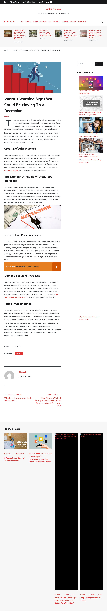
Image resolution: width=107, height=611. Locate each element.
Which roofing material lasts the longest (18, 398)
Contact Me (48, 2)
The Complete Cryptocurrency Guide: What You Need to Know (40, 459)
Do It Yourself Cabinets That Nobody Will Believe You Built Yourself (45, 33)
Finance (6, 116)
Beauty (42, 22)
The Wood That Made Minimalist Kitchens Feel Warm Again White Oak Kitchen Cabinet (20, 35)
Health (35, 22)
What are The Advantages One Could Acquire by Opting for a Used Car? (65, 600)
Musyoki (7, 346)
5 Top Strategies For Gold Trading (90, 599)
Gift (50, 22)
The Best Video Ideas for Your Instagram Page (89, 92)
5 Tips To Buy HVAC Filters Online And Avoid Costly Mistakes (90, 114)
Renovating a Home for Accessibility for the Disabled (88, 155)
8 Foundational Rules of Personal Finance (14, 459)
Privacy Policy (14, 2)
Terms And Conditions (27, 2)
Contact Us (82, 22)
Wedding (65, 22)
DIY (22, 22)
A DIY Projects (53, 9)
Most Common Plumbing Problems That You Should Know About (90, 135)
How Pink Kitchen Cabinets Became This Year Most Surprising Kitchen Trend (95, 34)
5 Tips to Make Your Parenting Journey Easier (89, 318)
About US (40, 2)
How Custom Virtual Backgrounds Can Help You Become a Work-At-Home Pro (48, 400)
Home (6, 2)
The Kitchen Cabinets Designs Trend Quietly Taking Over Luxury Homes (70, 34)
